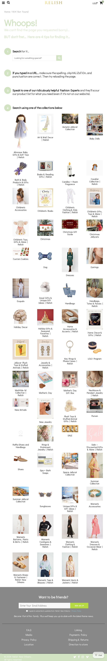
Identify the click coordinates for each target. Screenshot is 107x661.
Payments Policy (78, 634)
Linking (78, 630)
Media (28, 634)
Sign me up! (79, 605)
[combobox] (34, 58)
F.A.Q (28, 630)
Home (7, 11)
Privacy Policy (76, 611)
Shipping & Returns (78, 639)
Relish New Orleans (22, 656)
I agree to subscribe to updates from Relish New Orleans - (54, 611)
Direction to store (78, 644)
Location (29, 644)
